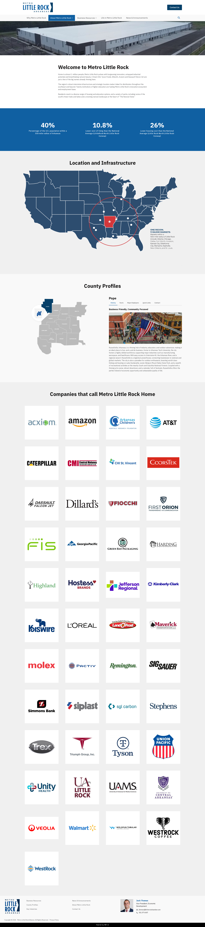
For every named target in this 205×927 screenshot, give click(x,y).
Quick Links (147, 303)
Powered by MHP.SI (102, 925)
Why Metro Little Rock (36, 18)
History (113, 303)
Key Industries (31, 909)
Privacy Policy (54, 920)
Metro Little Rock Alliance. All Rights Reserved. (33, 920)
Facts (121, 303)
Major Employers (133, 303)
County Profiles (32, 905)
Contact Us (174, 7)
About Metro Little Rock (60, 18)
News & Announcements (137, 18)
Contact (157, 303)
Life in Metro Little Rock (111, 18)
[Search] (178, 17)
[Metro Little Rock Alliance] (38, 7)
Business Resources (86, 18)
